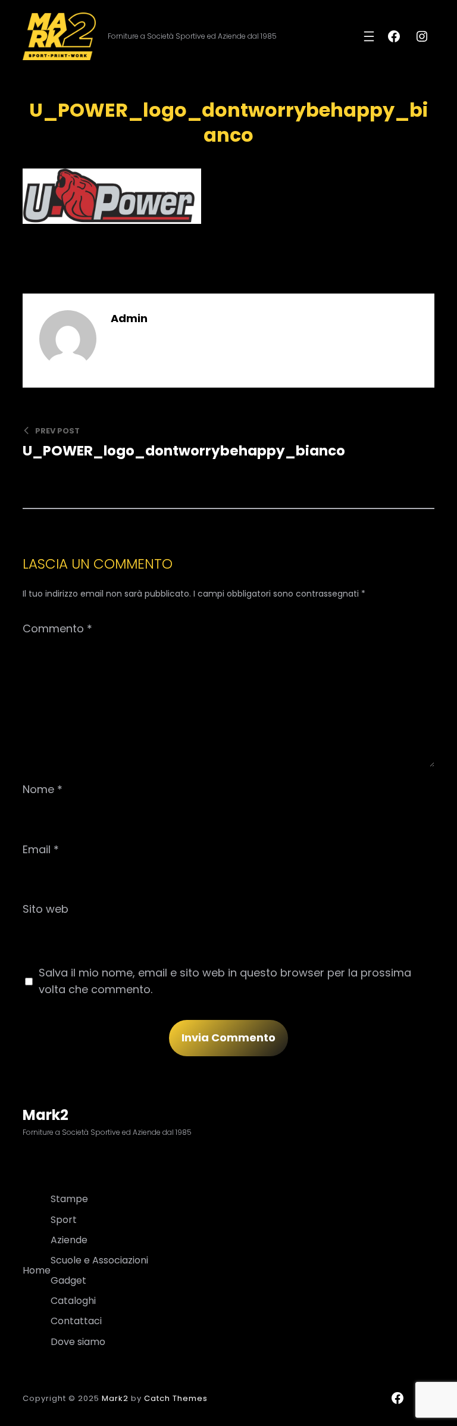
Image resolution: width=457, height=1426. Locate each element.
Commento (57, 628)
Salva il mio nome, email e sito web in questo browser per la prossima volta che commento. (225, 981)
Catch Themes (176, 1398)
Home (37, 1270)
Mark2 (45, 1115)
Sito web (45, 908)
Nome (42, 789)
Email (41, 849)
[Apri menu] (368, 36)
